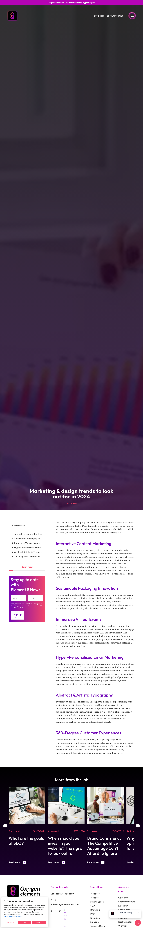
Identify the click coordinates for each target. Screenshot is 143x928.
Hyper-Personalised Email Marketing (28, 547)
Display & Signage (95, 919)
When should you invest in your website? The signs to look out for (65, 846)
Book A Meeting (115, 15)
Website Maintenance (97, 899)
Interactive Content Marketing (28, 534)
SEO (92, 905)
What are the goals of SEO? (26, 841)
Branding (95, 909)
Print (92, 913)
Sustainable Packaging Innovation (28, 538)
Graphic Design (98, 925)
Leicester (123, 905)
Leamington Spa (126, 901)
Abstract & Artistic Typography (28, 552)
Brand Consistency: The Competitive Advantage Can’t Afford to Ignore (105, 846)
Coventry (123, 897)
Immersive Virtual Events (26, 543)
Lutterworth (124, 909)
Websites (95, 893)
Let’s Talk (99, 15)
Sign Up (18, 614)
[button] (5, 825)
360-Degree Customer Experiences (28, 556)
